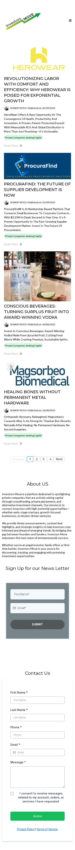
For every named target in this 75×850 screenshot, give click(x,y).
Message (18, 762)
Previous (18, 459)
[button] (69, 20)
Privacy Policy (25, 829)
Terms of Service (47, 829)
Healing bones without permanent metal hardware (32, 397)
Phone (16, 727)
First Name (19, 692)
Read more (11, 145)
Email (15, 744)
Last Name (19, 710)
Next (59, 459)
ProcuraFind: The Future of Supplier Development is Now (37, 190)
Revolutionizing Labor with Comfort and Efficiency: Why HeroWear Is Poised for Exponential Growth (37, 89)
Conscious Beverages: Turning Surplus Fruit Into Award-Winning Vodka (36, 312)
